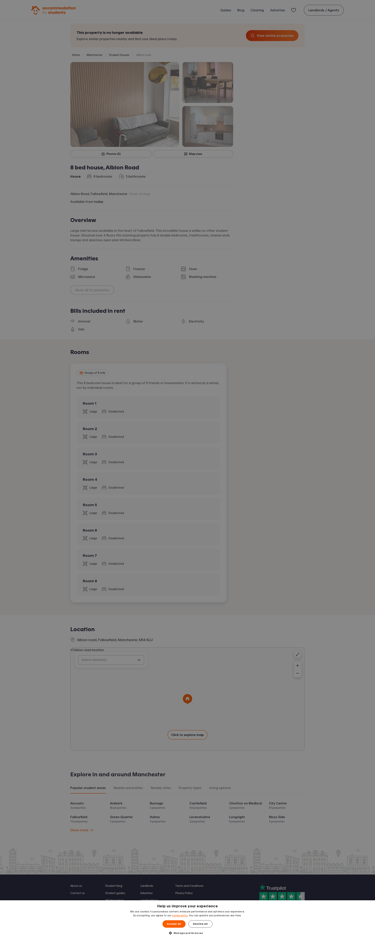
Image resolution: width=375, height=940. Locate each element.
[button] (187, 933)
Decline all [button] (200, 924)
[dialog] (187, 920)
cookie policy (180, 915)
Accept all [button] (174, 924)
